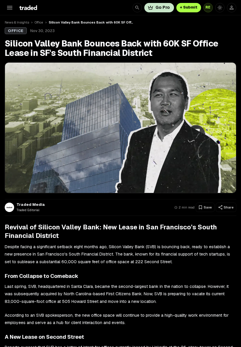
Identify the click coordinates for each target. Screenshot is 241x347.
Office (39, 22)
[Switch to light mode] (220, 7)
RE (208, 7)
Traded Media (30, 204)
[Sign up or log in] (231, 7)
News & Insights (17, 22)
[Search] (137, 7)
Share (229, 207)
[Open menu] (10, 8)
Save (208, 207)
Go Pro (162, 7)
